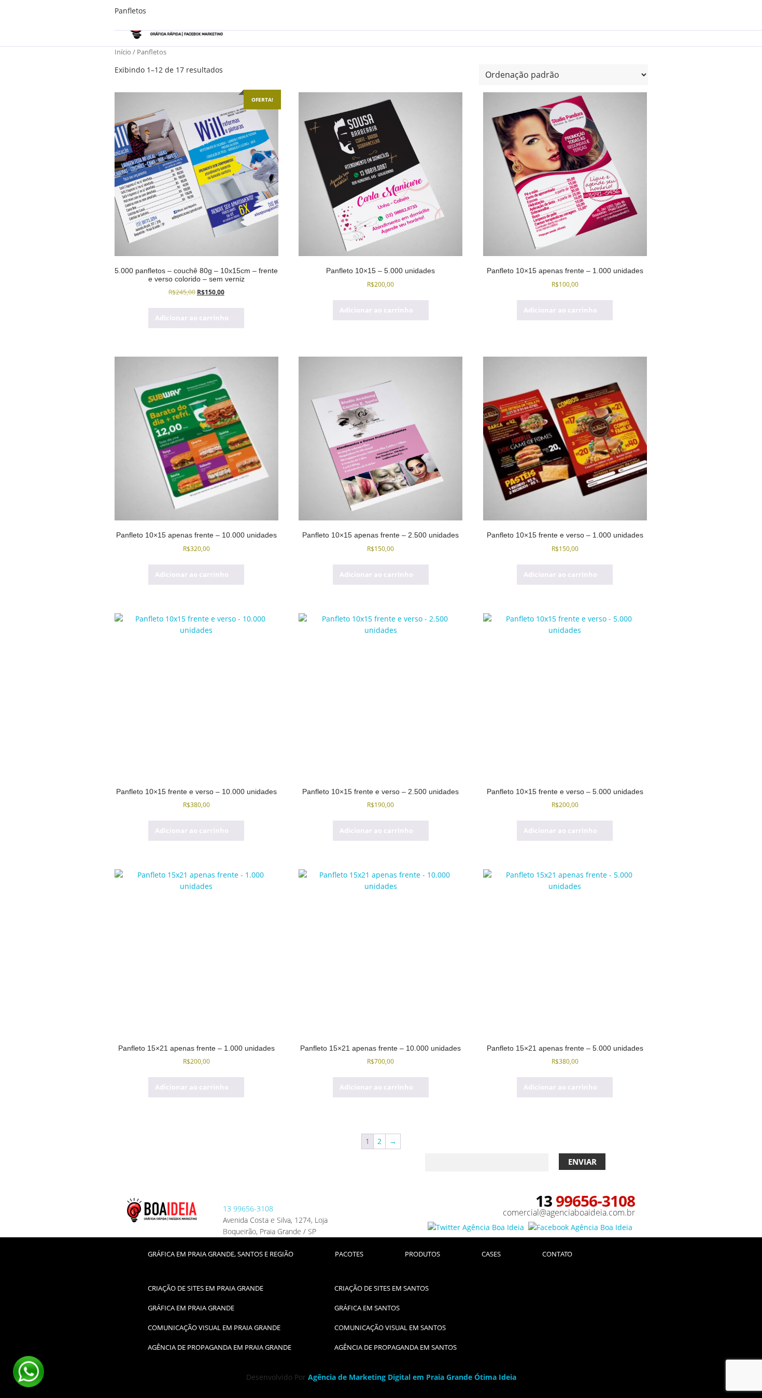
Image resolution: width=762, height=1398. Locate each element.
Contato (557, 1254)
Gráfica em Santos (367, 1307)
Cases (491, 1254)
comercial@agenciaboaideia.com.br (569, 1212)
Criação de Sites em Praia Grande (205, 1288)
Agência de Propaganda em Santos (395, 1347)
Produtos (422, 1254)
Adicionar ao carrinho (192, 317)
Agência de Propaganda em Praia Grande (219, 1347)
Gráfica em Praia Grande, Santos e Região (220, 1254)
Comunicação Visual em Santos (390, 1327)
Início (123, 52)
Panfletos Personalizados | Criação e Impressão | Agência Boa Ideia (162, 1213)
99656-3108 (248, 1208)
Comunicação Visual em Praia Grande (214, 1327)
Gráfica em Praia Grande (191, 1307)
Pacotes (349, 1254)
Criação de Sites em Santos (381, 1288)
